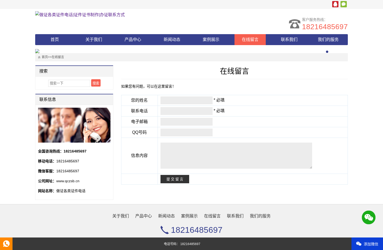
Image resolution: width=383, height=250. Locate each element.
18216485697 (325, 27)
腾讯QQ (335, 4)
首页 (55, 39)
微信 (344, 4)
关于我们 (93, 39)
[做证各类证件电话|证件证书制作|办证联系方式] (80, 15)
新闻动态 (172, 39)
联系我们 (289, 39)
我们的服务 (328, 39)
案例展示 (211, 39)
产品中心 (133, 39)
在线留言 (250, 39)
